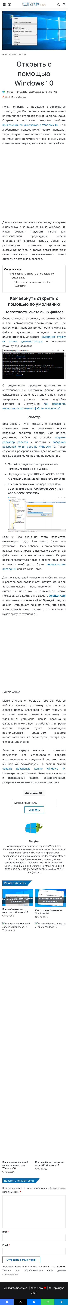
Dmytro (9, 92)
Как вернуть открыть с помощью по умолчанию (33, 275)
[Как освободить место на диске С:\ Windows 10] (50, 1040)
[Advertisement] (34, 183)
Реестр (22, 285)
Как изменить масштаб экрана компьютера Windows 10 (15, 1165)
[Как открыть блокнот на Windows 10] (50, 898)
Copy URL (34, 809)
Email (6, 1245)
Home (7, 54)
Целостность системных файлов (35, 282)
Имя (5, 1231)
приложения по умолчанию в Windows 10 (30, 125)
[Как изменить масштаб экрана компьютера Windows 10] (17, 1040)
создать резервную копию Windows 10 (33, 768)
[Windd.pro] (34, 4)
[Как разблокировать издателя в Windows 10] (17, 897)
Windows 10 (19, 54)
